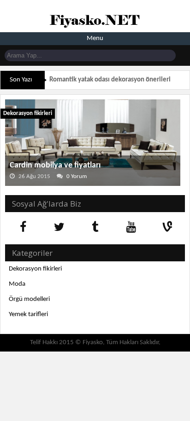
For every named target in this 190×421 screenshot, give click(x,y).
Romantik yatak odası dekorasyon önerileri (110, 79)
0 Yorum (76, 176)
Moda (17, 284)
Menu (95, 38)
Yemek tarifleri (28, 314)
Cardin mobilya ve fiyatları (55, 165)
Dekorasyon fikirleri (27, 113)
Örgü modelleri (29, 299)
